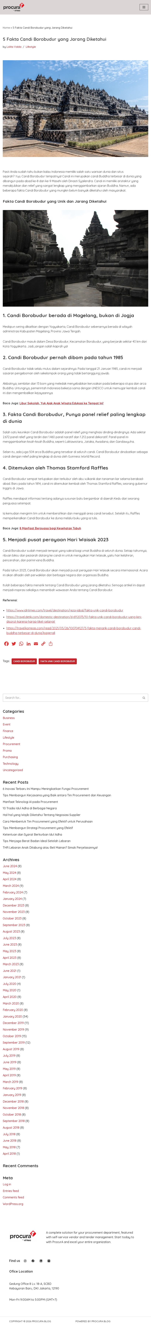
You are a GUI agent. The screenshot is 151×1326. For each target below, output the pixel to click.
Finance (8, 731)
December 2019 (13, 1023)
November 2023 (14, 912)
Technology (10, 763)
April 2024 (9, 879)
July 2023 (9, 938)
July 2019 (9, 1055)
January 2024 (12, 899)
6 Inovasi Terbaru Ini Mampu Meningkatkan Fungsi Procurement (46, 789)
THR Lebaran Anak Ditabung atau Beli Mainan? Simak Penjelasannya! (50, 847)
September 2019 (14, 1042)
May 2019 (9, 1069)
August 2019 (11, 1049)
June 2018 (9, 1140)
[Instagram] (25, 1261)
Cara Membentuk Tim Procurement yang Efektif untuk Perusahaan (48, 821)
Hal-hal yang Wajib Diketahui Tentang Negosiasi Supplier (41, 815)
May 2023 (9, 951)
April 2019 (9, 1075)
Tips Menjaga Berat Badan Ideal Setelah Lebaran (37, 841)
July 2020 (9, 984)
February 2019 (12, 1088)
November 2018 (13, 1108)
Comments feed (13, 1197)
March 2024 (11, 886)
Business (9, 718)
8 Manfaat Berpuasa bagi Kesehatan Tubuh (50, 528)
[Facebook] (33, 1261)
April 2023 (9, 958)
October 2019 (12, 1036)
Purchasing (10, 757)
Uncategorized (13, 770)
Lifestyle (31, 46)
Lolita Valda (14, 46)
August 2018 (11, 1127)
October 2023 (12, 918)
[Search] (144, 698)
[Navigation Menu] (144, 7)
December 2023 (13, 905)
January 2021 (12, 977)
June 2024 (10, 866)
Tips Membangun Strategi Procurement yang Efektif (38, 828)
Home (6, 27)
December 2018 (13, 1101)
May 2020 (9, 990)
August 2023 (11, 931)
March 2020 (11, 1003)
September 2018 (14, 1121)
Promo (7, 750)
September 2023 (14, 925)
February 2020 (13, 1010)
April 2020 (10, 997)
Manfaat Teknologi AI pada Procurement (30, 802)
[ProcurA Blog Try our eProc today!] (14, 7)
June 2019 (9, 1062)
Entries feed (11, 1191)
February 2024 (13, 892)
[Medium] (49, 1261)
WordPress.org (13, 1204)
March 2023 (11, 964)
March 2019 (10, 1082)
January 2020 (12, 1016)
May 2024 (9, 873)
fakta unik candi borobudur (58, 661)
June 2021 (9, 971)
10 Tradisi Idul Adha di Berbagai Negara (30, 808)
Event (6, 724)
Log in (7, 1184)
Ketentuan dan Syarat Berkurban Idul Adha (32, 834)
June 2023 (10, 944)
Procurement (11, 744)
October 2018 (12, 1114)
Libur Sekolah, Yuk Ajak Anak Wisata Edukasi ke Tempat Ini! (61, 403)
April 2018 (9, 1153)
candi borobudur (24, 661)
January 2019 (12, 1095)
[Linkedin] (41, 1261)
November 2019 (13, 1029)
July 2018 (9, 1134)
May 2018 (9, 1147)
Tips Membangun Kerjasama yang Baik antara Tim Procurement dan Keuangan (57, 795)
